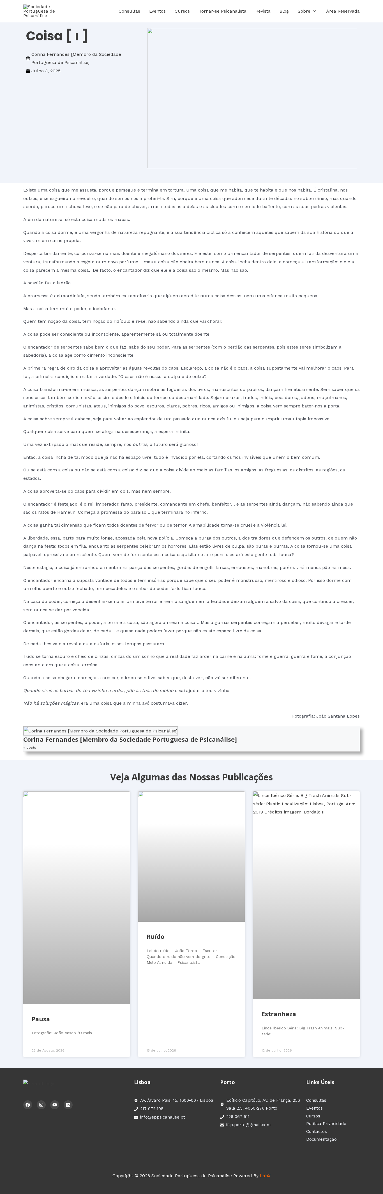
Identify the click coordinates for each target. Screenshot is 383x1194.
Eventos (157, 11)
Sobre (304, 11)
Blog (284, 11)
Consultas (129, 11)
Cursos (182, 11)
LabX (265, 1175)
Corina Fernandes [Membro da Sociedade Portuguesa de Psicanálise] (130, 739)
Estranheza (279, 1014)
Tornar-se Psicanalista (222, 11)
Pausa (41, 1019)
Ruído (155, 937)
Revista (263, 11)
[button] (313, 11)
